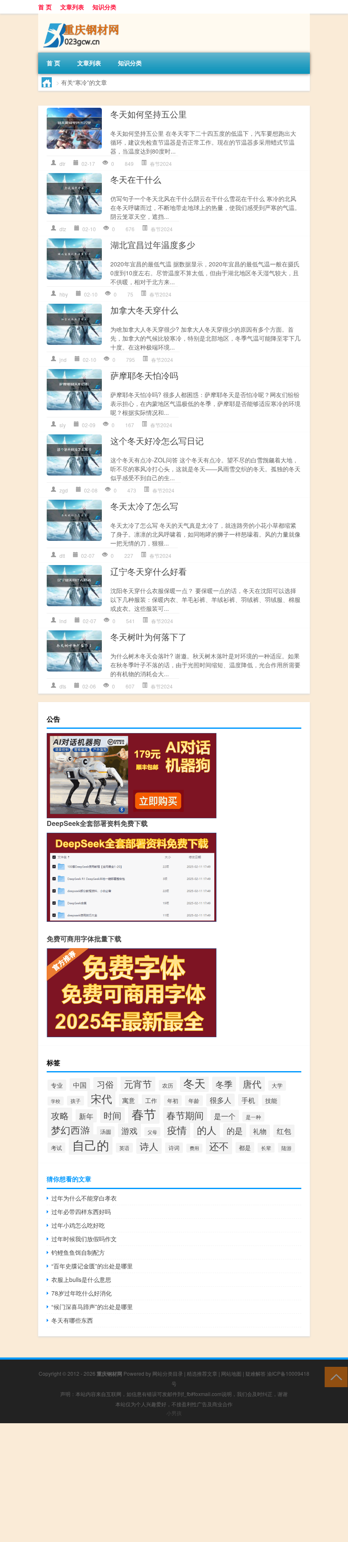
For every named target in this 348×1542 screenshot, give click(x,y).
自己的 (90, 1144)
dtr (62, 163)
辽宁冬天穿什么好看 (148, 571)
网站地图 (231, 1373)
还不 (219, 1146)
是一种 (253, 1116)
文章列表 (72, 7)
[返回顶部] (334, 1376)
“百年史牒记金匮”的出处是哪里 (92, 1266)
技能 (271, 1100)
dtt (62, 555)
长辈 (266, 1147)
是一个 (225, 1116)
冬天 (194, 1083)
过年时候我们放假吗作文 (84, 1238)
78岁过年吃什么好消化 (81, 1293)
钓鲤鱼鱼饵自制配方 (78, 1252)
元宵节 (138, 1083)
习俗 (105, 1084)
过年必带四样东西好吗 (81, 1211)
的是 (235, 1130)
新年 (86, 1116)
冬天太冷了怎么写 (144, 506)
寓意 (128, 1100)
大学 (277, 1085)
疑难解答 (255, 1373)
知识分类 (104, 7)
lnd (63, 620)
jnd (63, 359)
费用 (194, 1148)
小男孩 (174, 1412)
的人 (206, 1129)
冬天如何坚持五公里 (148, 114)
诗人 (149, 1146)
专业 (57, 1085)
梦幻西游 (70, 1129)
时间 (112, 1115)
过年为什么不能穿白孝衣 (84, 1198)
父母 (152, 1131)
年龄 (193, 1101)
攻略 (60, 1115)
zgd (63, 490)
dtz (62, 228)
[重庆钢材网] (82, 16)
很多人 (220, 1100)
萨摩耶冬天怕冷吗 (144, 375)
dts (62, 686)
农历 (167, 1085)
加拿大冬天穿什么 (144, 310)
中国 (80, 1085)
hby (63, 294)
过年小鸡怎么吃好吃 (78, 1225)
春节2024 (161, 163)
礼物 (260, 1131)
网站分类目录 (167, 1373)
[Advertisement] (174, 1482)
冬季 (224, 1084)
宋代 (101, 1098)
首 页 (45, 7)
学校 (55, 1101)
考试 (56, 1148)
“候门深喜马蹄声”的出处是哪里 (92, 1306)
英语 (124, 1147)
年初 (172, 1101)
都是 (245, 1147)
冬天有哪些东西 (72, 1320)
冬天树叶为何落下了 (148, 636)
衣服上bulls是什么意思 (81, 1279)
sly (62, 424)
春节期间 (185, 1115)
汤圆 (105, 1132)
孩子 (75, 1100)
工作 (151, 1100)
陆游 (286, 1147)
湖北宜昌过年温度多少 (152, 244)
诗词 (174, 1148)
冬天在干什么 (135, 179)
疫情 (177, 1129)
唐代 (252, 1083)
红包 (284, 1131)
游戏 (129, 1130)
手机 (248, 1100)
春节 (144, 1113)
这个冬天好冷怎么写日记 (157, 440)
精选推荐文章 (202, 1373)
